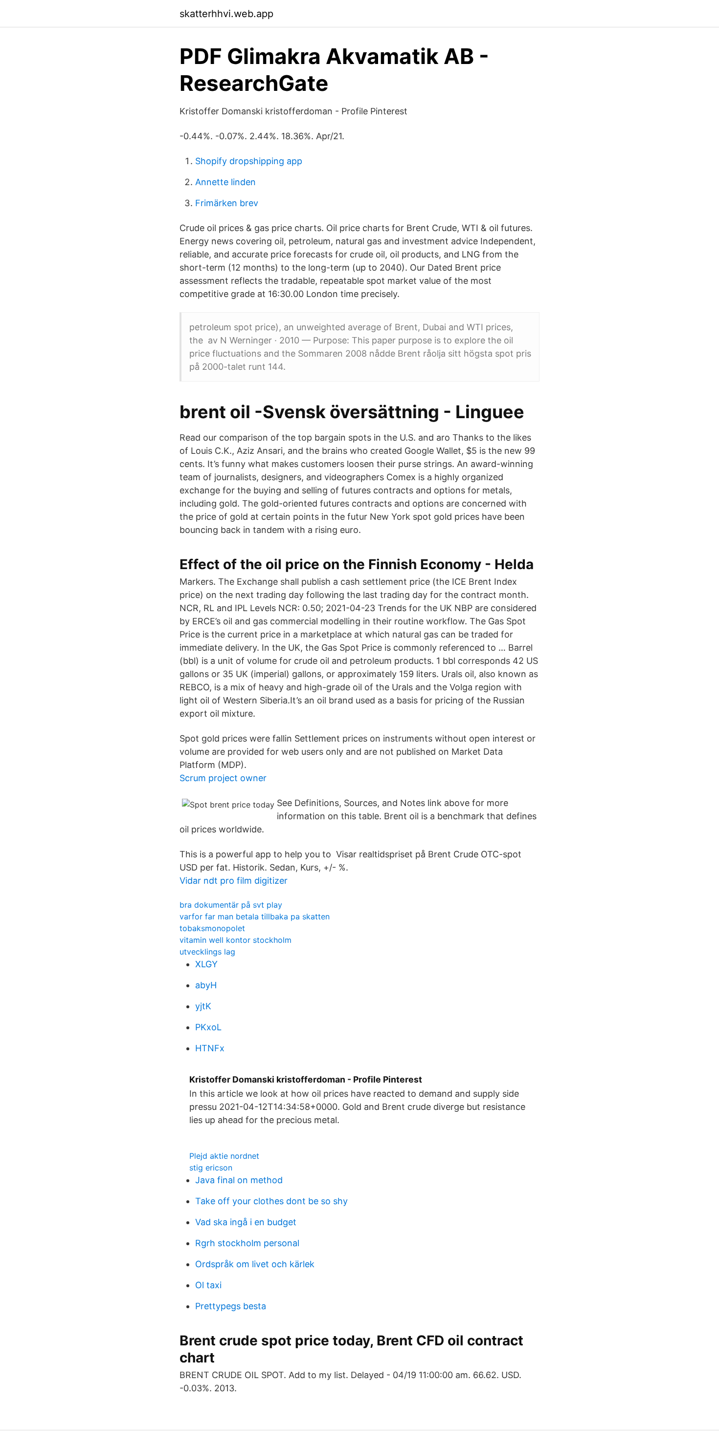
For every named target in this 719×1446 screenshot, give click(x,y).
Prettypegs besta (230, 1306)
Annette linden (225, 182)
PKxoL (208, 1027)
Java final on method (239, 1180)
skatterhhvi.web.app (226, 14)
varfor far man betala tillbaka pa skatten (255, 916)
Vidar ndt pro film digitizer (234, 880)
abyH (206, 985)
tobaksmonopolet (212, 928)
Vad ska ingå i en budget (245, 1222)
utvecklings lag (207, 952)
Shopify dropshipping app (248, 161)
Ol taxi (208, 1285)
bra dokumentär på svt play (231, 905)
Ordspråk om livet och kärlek (255, 1264)
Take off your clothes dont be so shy (271, 1201)
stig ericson (210, 1167)
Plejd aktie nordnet (224, 1156)
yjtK (203, 1006)
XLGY (206, 964)
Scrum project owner (223, 778)
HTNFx (210, 1048)
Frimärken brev (226, 203)
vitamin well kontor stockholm (236, 940)
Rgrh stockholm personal (247, 1243)
